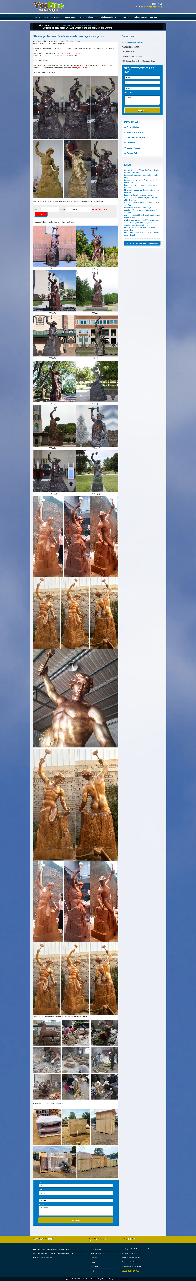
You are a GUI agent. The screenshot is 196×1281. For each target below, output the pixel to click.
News (127, 165)
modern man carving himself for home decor (141, 220)
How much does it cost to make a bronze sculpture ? (51, 1249)
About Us (94, 1262)
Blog (92, 1271)
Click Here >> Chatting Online (142, 243)
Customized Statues (51, 17)
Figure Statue (69, 17)
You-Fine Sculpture (133, 1262)
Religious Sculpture (108, 17)
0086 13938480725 (131, 1253)
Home (37, 17)
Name (40, 1182)
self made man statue (83, 25)
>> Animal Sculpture (133, 132)
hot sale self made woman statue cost (139, 195)
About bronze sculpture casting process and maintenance (53, 1253)
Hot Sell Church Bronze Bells (42, 1258)
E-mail (41, 1189)
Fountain (125, 17)
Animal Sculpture (87, 17)
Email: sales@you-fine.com (132, 42)
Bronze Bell (95, 1266)
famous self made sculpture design (137, 207)
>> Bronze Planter (132, 148)
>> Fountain (129, 142)
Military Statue (140, 17)
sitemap (128, 1279)
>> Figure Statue (131, 127)
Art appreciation (59, 25)
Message (42, 1204)
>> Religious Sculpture (134, 137)
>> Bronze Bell (130, 153)
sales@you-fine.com (152, 6)
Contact (153, 17)
